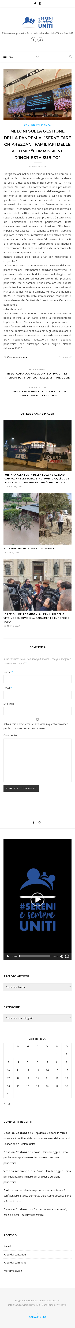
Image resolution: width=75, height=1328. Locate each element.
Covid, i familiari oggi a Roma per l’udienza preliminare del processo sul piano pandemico (35, 1157)
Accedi (7, 1246)
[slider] (34, 956)
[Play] (8, 956)
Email (7, 688)
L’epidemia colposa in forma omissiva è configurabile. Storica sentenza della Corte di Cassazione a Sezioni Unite (36, 1138)
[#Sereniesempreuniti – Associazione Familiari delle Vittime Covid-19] (37, 22)
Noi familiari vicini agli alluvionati (29, 548)
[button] (37, 899)
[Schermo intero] (67, 956)
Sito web (8, 703)
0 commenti (65, 357)
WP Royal (61, 1304)
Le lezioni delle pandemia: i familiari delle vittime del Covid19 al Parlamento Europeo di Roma (36, 618)
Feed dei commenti (15, 1262)
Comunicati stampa (37, 125)
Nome (8, 672)
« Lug (6, 1103)
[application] (37, 899)
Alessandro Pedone (16, 357)
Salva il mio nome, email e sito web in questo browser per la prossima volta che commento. (35, 726)
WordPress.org (12, 1270)
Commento (10, 735)
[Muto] (61, 956)
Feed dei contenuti (14, 1254)
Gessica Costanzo (16, 1132)
